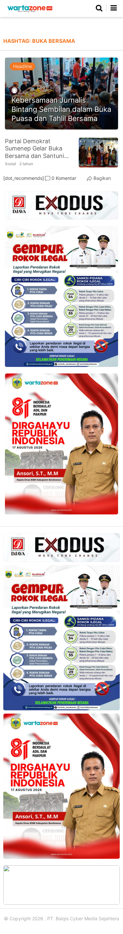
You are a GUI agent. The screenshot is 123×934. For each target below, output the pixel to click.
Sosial (10, 163)
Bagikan (102, 178)
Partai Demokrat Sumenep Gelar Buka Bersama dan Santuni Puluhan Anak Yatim (34, 149)
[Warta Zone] (30, 12)
